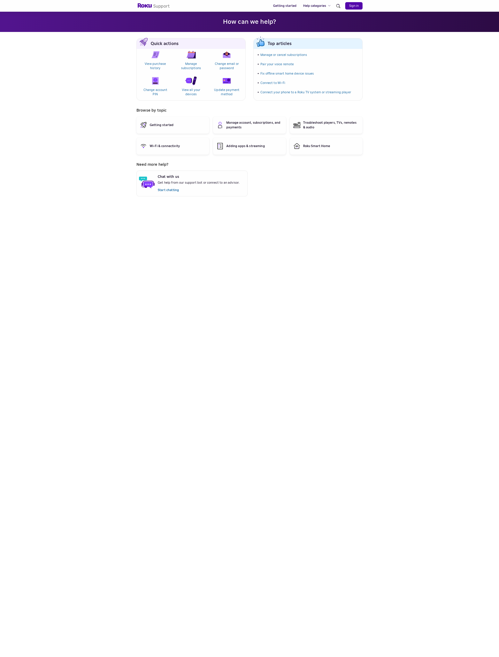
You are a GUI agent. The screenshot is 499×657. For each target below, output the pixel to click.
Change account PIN (155, 92)
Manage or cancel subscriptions (283, 54)
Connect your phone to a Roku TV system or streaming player (305, 92)
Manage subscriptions (191, 66)
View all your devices (191, 92)
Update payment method (226, 92)
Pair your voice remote (277, 64)
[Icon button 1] (338, 6)
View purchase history (155, 66)
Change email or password (227, 66)
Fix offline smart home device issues (287, 73)
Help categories (314, 5)
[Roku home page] (144, 6)
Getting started (284, 5)
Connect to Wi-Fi (272, 83)
